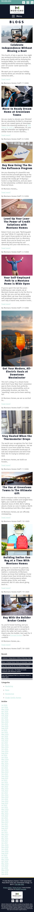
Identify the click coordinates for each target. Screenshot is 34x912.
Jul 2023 (4, 780)
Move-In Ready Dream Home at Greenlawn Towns (17, 111)
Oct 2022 (4, 799)
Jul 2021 (4, 830)
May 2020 (5, 860)
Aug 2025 (4, 728)
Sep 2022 (4, 801)
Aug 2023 (4, 778)
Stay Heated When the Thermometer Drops (17, 438)
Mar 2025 (4, 739)
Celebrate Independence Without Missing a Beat (17, 48)
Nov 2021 (4, 822)
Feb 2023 (4, 791)
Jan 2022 (4, 818)
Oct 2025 (4, 724)
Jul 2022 (4, 805)
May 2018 (4, 870)
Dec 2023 (4, 770)
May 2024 (5, 759)
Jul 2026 (4, 705)
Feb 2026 (4, 716)
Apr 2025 (4, 736)
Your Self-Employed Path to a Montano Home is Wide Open (17, 280)
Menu (19, 16)
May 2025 (4, 734)
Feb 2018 (4, 874)
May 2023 (4, 784)
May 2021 (4, 835)
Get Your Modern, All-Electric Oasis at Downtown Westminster (17, 373)
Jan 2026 (4, 718)
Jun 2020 (4, 857)
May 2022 (4, 809)
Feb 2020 (4, 866)
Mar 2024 (4, 764)
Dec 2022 (4, 795)
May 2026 (5, 709)
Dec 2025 (4, 720)
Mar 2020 (4, 864)
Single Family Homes (13, 698)
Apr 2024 (4, 762)
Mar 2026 (4, 714)
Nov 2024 (4, 747)
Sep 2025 (4, 726)
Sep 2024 (4, 751)
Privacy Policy (7, 887)
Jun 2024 (4, 757)
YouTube (32, 2)
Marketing (9, 686)
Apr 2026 (4, 711)
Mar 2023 (4, 789)
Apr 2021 (4, 837)
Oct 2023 (4, 774)
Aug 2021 (4, 828)
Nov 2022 (4, 797)
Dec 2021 (4, 820)
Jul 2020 (4, 855)
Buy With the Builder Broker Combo (17, 619)
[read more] (5, 79)
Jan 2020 (4, 868)
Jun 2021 (4, 832)
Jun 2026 (4, 707)
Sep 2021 (4, 826)
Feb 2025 (4, 741)
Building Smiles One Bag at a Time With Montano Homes (17, 560)
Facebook (23, 2)
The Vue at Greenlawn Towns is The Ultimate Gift (17, 490)
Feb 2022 (4, 816)
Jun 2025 (4, 732)
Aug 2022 (4, 803)
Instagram (28, 2)
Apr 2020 (4, 862)
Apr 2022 (4, 812)
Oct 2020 (4, 849)
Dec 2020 (4, 845)
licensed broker (16, 635)
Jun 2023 (4, 782)
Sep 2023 (4, 776)
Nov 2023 (4, 772)
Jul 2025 (4, 730)
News (7, 690)
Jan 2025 (4, 743)
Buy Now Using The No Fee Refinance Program (17, 167)
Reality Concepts (21, 889)
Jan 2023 (4, 793)
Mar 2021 (4, 839)
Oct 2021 (4, 824)
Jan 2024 (4, 768)
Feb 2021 (4, 841)
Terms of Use (17, 887)
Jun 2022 (4, 807)
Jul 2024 (4, 755)
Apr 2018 (4, 872)
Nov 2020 (4, 847)
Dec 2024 (4, 745)
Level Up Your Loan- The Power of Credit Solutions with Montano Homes (17, 223)
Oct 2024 (4, 749)
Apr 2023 (4, 787)
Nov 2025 (4, 722)
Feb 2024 (4, 766)
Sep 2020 (4, 851)
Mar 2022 (4, 814)
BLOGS (17, 22)
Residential (9, 694)
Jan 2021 (4, 843)
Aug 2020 (4, 853)
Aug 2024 (4, 753)
